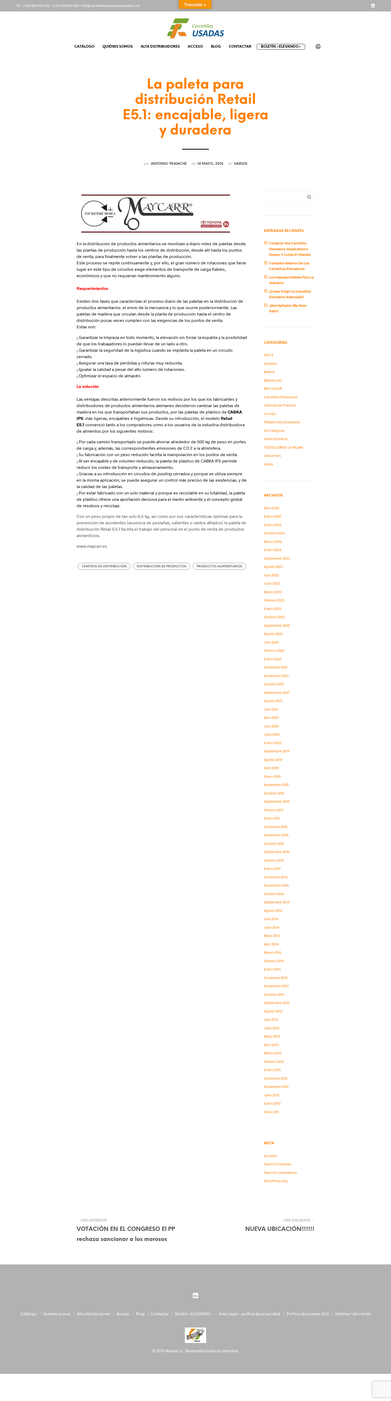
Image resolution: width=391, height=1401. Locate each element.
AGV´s (268, 355)
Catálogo (84, 46)
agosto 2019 (273, 759)
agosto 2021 (273, 701)
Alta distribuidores (160, 46)
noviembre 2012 (276, 1086)
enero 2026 (272, 516)
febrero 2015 (274, 860)
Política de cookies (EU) (307, 1313)
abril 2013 (271, 1045)
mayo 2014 (272, 935)
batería (269, 372)
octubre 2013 (274, 994)
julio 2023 (271, 575)
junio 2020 (272, 734)
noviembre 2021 (276, 676)
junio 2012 (271, 1095)
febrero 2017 (274, 810)
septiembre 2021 (276, 692)
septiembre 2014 (276, 902)
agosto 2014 (273, 910)
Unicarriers (272, 455)
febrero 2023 (274, 600)
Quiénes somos (117, 46)
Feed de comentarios (280, 1172)
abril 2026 (271, 508)
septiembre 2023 (277, 558)
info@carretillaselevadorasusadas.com (110, 5)
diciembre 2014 (276, 877)
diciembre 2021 (276, 667)
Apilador (270, 363)
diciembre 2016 (276, 827)
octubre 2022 (274, 617)
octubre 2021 (274, 684)
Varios (240, 164)
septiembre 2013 (276, 1003)
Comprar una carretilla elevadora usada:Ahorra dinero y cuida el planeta (290, 249)
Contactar (240, 46)
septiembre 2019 (276, 751)
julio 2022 (271, 642)
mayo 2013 (272, 1036)
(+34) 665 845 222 (36, 5)
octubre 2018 (274, 793)
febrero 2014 (274, 961)
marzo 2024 (273, 541)
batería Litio (273, 380)
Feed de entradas (277, 1164)
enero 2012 (272, 1103)
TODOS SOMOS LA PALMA (283, 447)
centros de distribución (104, 566)
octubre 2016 (274, 843)
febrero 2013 (274, 1061)
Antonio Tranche (169, 164)
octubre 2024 (274, 533)
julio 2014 (271, 919)
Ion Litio (270, 414)
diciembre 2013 (276, 978)
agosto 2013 (273, 1011)
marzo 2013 (272, 1053)
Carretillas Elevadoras (280, 397)
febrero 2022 (274, 650)
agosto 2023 (273, 566)
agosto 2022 (273, 634)
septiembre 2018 (276, 801)
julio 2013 (271, 1019)
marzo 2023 (273, 592)
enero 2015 (272, 868)
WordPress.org (276, 1181)
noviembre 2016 (276, 835)
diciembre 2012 (276, 1078)
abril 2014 (271, 944)
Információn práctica (280, 405)
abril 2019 (271, 768)
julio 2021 (271, 709)
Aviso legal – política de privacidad (249, 1313)
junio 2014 (271, 927)
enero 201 (271, 1112)
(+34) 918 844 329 (65, 5)
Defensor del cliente (353, 1313)
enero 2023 (272, 609)
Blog (216, 46)
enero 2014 (272, 969)
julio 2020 (271, 726)
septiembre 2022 (277, 625)
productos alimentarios (219, 566)
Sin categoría (274, 430)
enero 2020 (272, 743)
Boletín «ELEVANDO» (281, 46)
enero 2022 (272, 659)
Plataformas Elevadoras (282, 422)
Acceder (270, 1156)
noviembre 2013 (276, 986)
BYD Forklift (273, 388)
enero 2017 (272, 818)
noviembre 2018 (276, 785)
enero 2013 (272, 1070)
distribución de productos (161, 566)
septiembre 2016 (276, 852)
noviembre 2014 (276, 885)
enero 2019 (272, 776)
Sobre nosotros (276, 439)
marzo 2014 (272, 952)
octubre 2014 (274, 894)
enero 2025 (272, 525)
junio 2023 (272, 583)
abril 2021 (271, 717)
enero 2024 (272, 550)
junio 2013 (271, 1028)
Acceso (195, 46)
